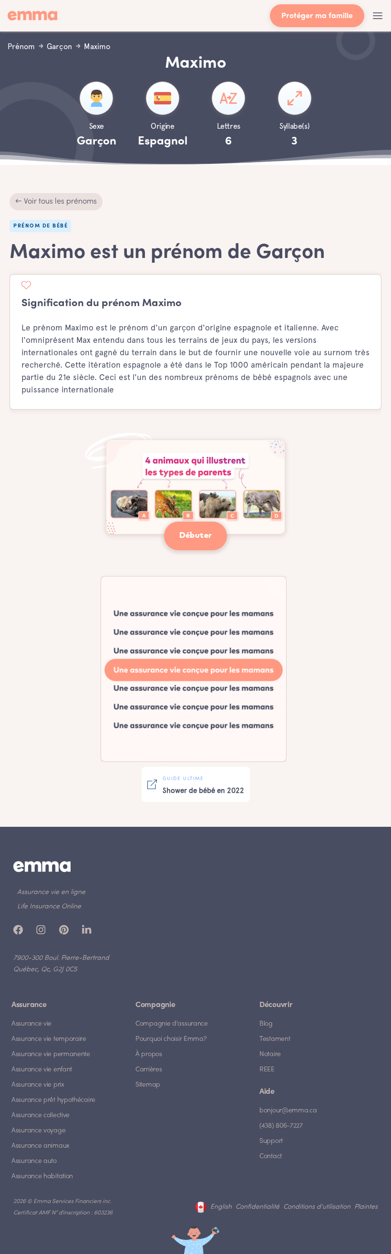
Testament (274, 1039)
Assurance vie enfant (41, 1070)
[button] (377, 15)
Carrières (148, 1070)
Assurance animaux (40, 1146)
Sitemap (147, 1085)
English (221, 1207)
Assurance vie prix (37, 1085)
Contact (270, 1156)
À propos (148, 1054)
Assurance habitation (42, 1176)
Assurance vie (31, 1024)
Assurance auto (34, 1161)
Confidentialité (257, 1207)
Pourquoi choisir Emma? (170, 1039)
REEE (267, 1070)
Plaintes (366, 1207)
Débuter (195, 536)
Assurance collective (40, 1115)
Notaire (270, 1054)
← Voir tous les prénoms (56, 202)
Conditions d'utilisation (316, 1207)
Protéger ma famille (317, 16)
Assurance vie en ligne (51, 892)
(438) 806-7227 (281, 1126)
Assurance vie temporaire (48, 1039)
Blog (266, 1024)
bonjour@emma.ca (288, 1111)
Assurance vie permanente (50, 1054)
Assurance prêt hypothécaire (53, 1100)
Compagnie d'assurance (171, 1024)
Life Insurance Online (49, 907)
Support (271, 1141)
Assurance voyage (38, 1131)
